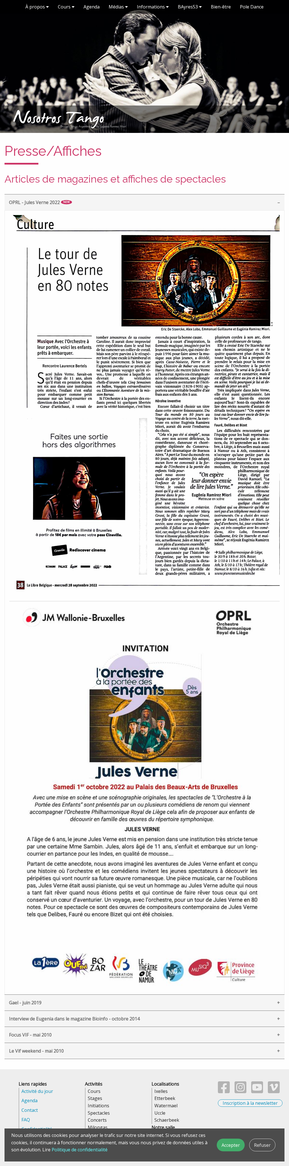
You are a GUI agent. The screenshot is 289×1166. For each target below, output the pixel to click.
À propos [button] (35, 7)
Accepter (231, 1145)
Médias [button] (117, 7)
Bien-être (221, 7)
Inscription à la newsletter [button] (250, 1103)
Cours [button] (65, 7)
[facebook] (224, 1091)
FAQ (25, 1120)
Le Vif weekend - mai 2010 (36, 1051)
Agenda (92, 7)
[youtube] (257, 1091)
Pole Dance (252, 7)
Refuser (262, 1145)
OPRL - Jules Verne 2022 (39, 202)
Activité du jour (37, 1091)
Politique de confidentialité (80, 1150)
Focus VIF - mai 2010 (30, 1035)
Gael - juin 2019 (25, 1003)
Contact (29, 1110)
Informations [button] (151, 7)
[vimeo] (274, 1091)
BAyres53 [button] (188, 7)
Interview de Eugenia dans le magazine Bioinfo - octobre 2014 (74, 1019)
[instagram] (240, 1091)
